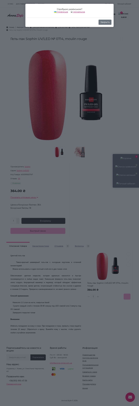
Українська (62, 12)
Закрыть (105, 22)
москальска (79, 12)
